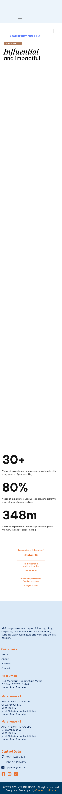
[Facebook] (3, 774)
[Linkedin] (16, 774)
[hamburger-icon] (20, 19)
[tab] (31, 303)
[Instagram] (10, 774)
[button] (31, 303)
